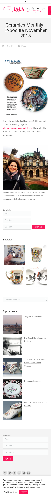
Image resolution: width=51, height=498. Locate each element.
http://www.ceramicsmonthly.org (17, 128)
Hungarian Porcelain (32, 381)
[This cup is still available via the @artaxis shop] (14, 255)
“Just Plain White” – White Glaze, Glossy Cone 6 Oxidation (35, 362)
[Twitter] (10, 473)
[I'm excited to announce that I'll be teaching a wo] (36, 277)
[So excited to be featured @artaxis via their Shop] (14, 277)
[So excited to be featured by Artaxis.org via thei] (36, 255)
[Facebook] (5, 473)
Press (23, 46)
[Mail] (28, 473)
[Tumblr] (14, 473)
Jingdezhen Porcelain (33, 316)
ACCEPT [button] (24, 492)
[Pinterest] (19, 473)
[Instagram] (24, 473)
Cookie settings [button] (10, 492)
